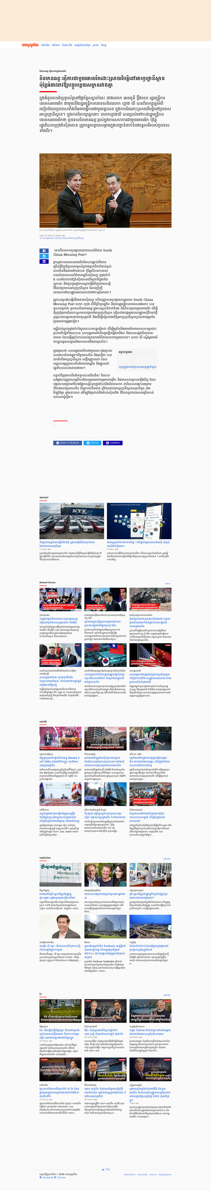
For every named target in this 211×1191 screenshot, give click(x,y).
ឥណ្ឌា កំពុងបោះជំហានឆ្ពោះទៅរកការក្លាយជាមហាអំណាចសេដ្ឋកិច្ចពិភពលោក (150, 1032)
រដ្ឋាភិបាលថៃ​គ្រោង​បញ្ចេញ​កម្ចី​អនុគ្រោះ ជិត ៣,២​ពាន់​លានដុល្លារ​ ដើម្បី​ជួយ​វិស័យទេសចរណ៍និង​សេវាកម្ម (149, 762)
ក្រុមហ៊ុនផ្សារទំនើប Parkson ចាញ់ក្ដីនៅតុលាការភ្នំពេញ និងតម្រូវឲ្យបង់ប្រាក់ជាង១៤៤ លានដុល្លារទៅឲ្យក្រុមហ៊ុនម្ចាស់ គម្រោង (105, 952)
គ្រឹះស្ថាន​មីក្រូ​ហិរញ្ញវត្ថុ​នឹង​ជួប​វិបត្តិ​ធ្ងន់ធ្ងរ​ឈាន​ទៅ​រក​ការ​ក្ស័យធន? (148, 896)
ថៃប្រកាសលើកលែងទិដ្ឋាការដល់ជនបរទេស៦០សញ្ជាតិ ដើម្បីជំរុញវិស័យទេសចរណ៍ (147, 817)
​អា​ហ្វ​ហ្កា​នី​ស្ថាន (78, 238)
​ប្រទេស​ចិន (68, 238)
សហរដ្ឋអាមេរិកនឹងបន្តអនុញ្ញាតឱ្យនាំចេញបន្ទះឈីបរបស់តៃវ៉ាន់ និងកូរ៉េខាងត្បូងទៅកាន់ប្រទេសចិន (104, 678)
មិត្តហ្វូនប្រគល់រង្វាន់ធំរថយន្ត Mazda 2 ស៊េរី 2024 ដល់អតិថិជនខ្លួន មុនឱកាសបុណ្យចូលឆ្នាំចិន (59, 762)
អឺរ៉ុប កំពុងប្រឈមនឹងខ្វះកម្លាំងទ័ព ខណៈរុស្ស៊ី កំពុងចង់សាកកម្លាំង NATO (103, 1032)
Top (107, 1169)
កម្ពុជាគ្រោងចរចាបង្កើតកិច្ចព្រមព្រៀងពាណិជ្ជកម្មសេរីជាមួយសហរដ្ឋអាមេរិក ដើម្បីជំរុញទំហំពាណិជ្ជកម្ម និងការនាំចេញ (59, 817)
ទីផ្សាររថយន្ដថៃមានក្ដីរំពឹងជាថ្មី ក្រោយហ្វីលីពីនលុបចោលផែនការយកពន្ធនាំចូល (67, 544)
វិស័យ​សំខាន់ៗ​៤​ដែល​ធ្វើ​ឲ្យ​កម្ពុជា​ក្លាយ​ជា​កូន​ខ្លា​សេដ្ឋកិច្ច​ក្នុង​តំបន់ (149, 948)
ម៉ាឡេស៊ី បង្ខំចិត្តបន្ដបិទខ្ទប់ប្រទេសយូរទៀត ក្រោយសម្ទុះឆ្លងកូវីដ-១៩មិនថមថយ (105, 815)
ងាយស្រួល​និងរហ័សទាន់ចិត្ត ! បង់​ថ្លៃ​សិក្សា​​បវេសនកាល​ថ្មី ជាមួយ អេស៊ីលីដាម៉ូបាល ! (138, 544)
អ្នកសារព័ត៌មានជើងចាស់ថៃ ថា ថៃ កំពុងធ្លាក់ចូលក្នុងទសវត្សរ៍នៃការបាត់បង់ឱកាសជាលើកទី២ (59, 1093)
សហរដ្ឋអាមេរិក (49, 238)
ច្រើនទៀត (167, 859)
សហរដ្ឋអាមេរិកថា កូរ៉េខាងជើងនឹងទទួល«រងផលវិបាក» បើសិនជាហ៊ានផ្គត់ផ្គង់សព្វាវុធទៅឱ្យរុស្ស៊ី (60, 681)
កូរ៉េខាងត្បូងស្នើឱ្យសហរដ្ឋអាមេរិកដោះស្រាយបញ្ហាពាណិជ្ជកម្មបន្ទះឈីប (102, 623)
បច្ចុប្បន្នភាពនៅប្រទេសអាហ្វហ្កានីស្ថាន (137, 367)
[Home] (30, 45)
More (168, 584)
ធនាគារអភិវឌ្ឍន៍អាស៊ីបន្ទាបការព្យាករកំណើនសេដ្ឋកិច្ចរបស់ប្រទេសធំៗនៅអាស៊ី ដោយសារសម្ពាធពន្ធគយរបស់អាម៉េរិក (104, 762)
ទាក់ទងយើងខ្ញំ (142, 1174)
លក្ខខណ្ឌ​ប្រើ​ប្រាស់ (165, 1174)
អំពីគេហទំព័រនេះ (130, 1174)
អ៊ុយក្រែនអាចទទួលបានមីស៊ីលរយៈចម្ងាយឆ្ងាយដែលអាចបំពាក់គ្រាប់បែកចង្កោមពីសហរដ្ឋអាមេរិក (149, 623)
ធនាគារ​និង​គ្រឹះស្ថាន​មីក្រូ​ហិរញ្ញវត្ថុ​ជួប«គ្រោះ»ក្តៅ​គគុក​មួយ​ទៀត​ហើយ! (57, 896)
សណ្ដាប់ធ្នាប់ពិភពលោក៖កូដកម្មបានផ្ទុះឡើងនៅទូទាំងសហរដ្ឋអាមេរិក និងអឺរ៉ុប (58, 621)
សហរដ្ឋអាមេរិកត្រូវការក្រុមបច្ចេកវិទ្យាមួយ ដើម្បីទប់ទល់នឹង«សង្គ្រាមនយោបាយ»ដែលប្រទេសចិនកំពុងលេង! (150, 678)
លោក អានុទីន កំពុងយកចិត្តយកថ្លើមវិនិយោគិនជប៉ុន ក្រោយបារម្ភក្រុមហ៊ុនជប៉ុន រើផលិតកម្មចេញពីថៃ (105, 1093)
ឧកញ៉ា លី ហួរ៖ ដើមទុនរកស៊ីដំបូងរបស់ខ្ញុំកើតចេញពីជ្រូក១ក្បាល (59, 948)
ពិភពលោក (59, 238)
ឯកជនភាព (153, 1174)
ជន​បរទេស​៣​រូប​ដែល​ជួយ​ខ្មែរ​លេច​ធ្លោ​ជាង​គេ (104, 896)
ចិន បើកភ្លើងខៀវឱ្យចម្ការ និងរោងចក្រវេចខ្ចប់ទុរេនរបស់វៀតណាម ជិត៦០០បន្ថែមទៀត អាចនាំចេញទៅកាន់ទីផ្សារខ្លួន (59, 1034)
